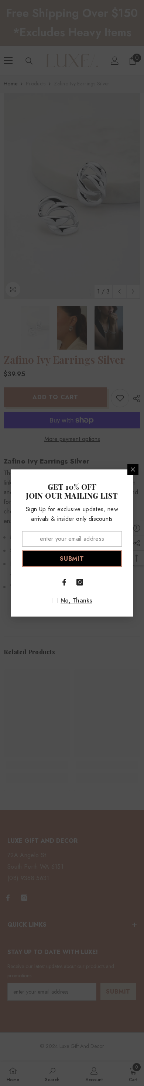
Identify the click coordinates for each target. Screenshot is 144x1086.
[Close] (132, 469)
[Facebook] (64, 582)
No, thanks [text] (76, 601)
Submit (72, 558)
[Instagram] (80, 582)
